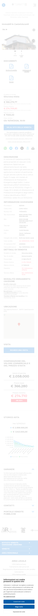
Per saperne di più (9, 596)
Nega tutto (19, 607)
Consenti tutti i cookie (19, 601)
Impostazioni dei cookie (19, 611)
